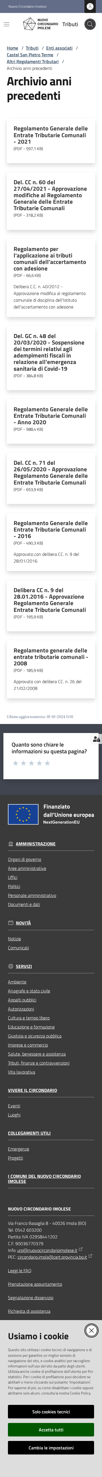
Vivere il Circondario (32, 1090)
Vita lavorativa (21, 1072)
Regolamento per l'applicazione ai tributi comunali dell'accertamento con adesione (50, 262)
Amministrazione (36, 844)
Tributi (32, 48)
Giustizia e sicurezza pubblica (34, 1035)
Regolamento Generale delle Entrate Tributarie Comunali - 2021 (51, 138)
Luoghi (14, 1114)
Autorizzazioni (21, 1008)
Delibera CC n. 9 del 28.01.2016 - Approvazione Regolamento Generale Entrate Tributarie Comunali (50, 603)
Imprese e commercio (28, 1044)
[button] (90, 24)
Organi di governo (24, 859)
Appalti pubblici (22, 999)
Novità (23, 923)
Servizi (24, 966)
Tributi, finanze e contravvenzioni (38, 1063)
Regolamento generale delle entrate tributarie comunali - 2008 (51, 660)
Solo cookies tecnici (51, 1411)
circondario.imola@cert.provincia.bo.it (52, 1257)
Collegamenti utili (29, 1133)
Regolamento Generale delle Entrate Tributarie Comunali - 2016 (51, 533)
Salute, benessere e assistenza (37, 1053)
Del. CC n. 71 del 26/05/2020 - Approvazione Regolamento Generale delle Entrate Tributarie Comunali (51, 475)
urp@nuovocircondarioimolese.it (47, 1250)
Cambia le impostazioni (51, 1447)
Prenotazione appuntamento (35, 1284)
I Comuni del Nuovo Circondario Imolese (44, 1179)
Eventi (14, 1105)
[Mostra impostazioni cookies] (96, 739)
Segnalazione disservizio (30, 1297)
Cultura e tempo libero (29, 1017)
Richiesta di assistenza (29, 1311)
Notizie (14, 938)
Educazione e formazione (31, 1026)
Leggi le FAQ (19, 1270)
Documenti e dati (24, 904)
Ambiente (17, 981)
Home (12, 48)
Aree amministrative (27, 868)
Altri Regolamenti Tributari (33, 61)
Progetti (15, 1157)
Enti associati (59, 48)
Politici (14, 886)
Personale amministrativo (32, 895)
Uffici (12, 877)
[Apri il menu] (6, 24)
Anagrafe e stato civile (29, 990)
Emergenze (18, 1148)
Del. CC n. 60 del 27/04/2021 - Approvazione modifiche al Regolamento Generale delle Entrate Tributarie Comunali (50, 199)
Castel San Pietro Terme (30, 54)
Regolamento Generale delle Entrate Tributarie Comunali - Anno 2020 (51, 419)
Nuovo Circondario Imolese (27, 6)
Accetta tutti (51, 1429)
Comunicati (18, 947)
